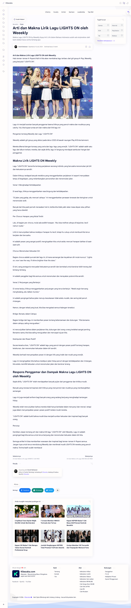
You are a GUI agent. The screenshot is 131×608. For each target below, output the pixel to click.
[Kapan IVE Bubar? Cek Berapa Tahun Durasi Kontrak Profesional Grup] (27, 536)
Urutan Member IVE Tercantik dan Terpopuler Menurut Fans (78, 546)
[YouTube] (28, 582)
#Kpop (16, 484)
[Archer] (63, 12)
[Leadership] (81, 12)
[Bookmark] (120, 3)
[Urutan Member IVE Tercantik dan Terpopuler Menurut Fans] (78, 536)
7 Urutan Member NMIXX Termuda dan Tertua (50, 522)
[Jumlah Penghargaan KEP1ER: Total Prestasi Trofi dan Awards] (53, 536)
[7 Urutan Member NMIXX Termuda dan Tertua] (53, 511)
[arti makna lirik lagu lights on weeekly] (53, 92)
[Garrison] (71, 12)
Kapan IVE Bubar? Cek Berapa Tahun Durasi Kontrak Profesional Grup (26, 547)
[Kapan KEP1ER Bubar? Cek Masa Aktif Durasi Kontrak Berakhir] (78, 511)
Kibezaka (9, 3)
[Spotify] (22, 582)
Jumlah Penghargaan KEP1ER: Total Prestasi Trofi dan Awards (52, 546)
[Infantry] (47, 12)
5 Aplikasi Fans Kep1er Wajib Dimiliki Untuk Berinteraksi (25, 522)
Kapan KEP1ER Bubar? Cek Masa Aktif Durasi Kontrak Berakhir (76, 523)
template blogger (93, 597)
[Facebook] (15, 582)
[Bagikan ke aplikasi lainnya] (57, 490)
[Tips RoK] (90, 12)
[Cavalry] (55, 12)
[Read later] (86, 46)
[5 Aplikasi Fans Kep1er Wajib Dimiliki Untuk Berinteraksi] (27, 511)
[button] (123, 3)
